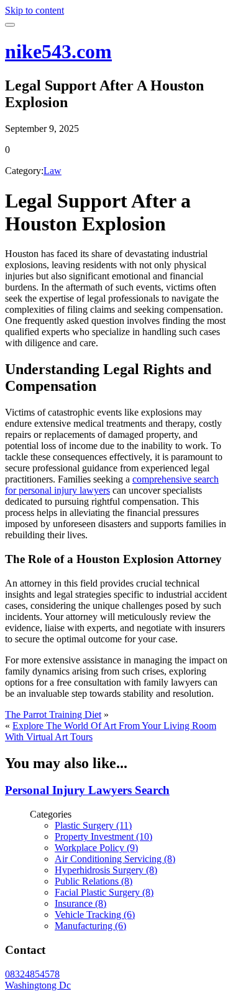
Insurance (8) (80, 903)
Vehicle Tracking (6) (95, 914)
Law (52, 170)
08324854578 (32, 974)
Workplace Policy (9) (96, 847)
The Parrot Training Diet (53, 714)
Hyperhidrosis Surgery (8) (106, 870)
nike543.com (58, 51)
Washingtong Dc (38, 985)
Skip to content (34, 10)
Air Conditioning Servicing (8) (115, 859)
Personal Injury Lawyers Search (87, 790)
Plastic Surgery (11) (93, 825)
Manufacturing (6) (90, 925)
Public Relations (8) (93, 881)
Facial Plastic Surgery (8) (104, 892)
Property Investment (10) (103, 836)
